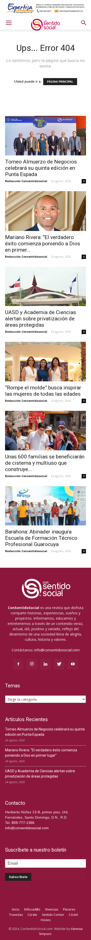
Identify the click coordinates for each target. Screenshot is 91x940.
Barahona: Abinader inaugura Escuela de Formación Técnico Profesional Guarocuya (41, 538)
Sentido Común (53, 915)
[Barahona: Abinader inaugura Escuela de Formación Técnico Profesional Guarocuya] (45, 506)
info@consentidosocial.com (57, 650)
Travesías (16, 915)
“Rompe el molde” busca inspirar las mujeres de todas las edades (43, 391)
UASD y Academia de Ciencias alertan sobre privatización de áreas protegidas (40, 318)
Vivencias (51, 909)
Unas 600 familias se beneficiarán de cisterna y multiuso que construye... (44, 463)
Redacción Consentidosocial (26, 181)
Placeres (69, 909)
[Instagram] (32, 664)
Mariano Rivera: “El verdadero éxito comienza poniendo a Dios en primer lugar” (41, 752)
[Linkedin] (45, 664)
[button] (84, 23)
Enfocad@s (32, 909)
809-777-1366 (23, 823)
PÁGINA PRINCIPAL (60, 81)
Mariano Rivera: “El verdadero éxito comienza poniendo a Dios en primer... (42, 243)
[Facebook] (18, 664)
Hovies (46, 920)
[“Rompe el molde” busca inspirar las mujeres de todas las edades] (45, 361)
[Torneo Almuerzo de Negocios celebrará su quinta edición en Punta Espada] (45, 135)
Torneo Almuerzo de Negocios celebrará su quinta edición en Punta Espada (41, 168)
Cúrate (32, 915)
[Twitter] (59, 664)
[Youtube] (73, 664)
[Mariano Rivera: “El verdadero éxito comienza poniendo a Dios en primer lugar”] (45, 211)
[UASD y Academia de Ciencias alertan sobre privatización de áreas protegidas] (45, 286)
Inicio (15, 909)
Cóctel (73, 915)
